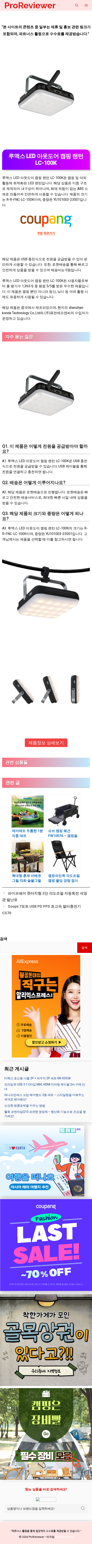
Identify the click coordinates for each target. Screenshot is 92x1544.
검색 (3, 939)
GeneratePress (64, 1536)
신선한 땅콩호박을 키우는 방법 (24, 1105)
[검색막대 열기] (77, 5)
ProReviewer (30, 5)
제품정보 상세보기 (46, 742)
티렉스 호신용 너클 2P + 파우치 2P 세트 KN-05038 (37, 1078)
